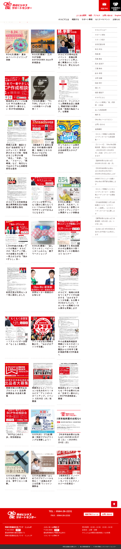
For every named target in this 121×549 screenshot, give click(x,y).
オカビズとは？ (101, 30)
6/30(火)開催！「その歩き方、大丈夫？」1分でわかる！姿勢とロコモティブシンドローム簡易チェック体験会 (68, 207)
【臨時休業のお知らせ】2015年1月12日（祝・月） (105, 162)
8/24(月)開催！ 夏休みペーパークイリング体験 (16, 57)
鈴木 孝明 (98, 73)
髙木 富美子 (99, 64)
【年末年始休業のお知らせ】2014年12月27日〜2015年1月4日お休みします (105, 171)
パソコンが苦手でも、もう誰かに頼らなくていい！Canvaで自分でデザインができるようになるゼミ (42, 207)
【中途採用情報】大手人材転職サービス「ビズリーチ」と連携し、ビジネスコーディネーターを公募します (105, 207)
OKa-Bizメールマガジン (104, 119)
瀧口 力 (97, 88)
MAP (18, 530)
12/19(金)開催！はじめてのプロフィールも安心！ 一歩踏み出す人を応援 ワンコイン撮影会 (42, 481)
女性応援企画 (100, 44)
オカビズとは (63, 19)
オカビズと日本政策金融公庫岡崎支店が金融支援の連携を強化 (16, 204)
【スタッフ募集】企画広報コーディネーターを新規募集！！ (105, 137)
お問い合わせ (107, 15)
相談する (75, 19)
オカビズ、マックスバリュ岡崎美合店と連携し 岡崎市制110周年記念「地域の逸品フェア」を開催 (68, 106)
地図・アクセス (94, 15)
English (118, 15)
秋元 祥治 (98, 49)
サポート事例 (87, 19)
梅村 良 (97, 115)
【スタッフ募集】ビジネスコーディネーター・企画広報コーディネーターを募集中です (105, 193)
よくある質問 (81, 15)
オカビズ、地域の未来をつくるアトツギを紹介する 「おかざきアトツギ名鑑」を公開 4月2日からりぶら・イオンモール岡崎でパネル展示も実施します (68, 300)
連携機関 (98, 129)
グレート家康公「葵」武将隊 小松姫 (105, 103)
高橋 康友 (98, 59)
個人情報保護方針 (85, 546)
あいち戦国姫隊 (101, 110)
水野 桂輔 (98, 78)
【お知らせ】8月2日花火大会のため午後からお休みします (105, 231)
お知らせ (116, 19)
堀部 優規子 (99, 93)
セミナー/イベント (102, 19)
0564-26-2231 (64, 511)
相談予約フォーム (91, 514)
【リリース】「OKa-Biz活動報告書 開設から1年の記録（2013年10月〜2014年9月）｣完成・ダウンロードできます (105, 150)
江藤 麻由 (98, 68)
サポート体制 (100, 35)
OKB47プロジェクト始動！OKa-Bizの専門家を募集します (105, 181)
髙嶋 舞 (97, 54)
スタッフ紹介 (100, 40)
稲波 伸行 (98, 83)
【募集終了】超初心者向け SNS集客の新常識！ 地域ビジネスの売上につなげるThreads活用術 (42, 150)
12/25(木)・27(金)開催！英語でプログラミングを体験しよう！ (42, 437)
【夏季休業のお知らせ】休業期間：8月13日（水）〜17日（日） (105, 221)
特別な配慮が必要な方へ (70, 546)
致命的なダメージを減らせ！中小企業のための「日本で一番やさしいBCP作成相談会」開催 (68, 393)
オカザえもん (100, 97)
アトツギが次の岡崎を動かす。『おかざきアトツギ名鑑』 (42, 344)
